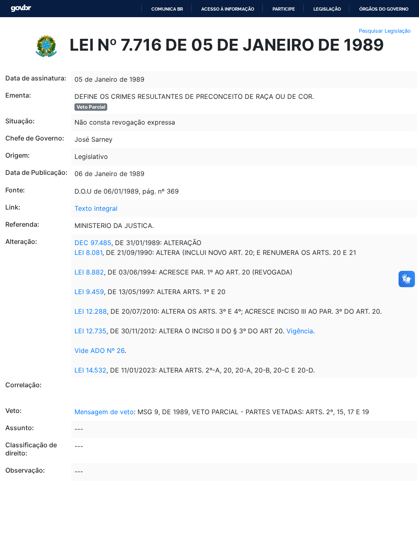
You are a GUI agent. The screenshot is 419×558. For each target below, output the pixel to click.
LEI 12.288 (90, 311)
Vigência (299, 331)
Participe (284, 9)
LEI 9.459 (89, 292)
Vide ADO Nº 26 (99, 350)
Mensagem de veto (104, 412)
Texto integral (95, 208)
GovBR (21, 8)
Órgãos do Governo (383, 9)
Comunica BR (167, 9)
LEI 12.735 (90, 331)
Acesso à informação (227, 9)
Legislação (327, 9)
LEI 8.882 (89, 272)
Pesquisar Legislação (385, 31)
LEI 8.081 (88, 252)
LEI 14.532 (90, 370)
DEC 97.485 (92, 243)
